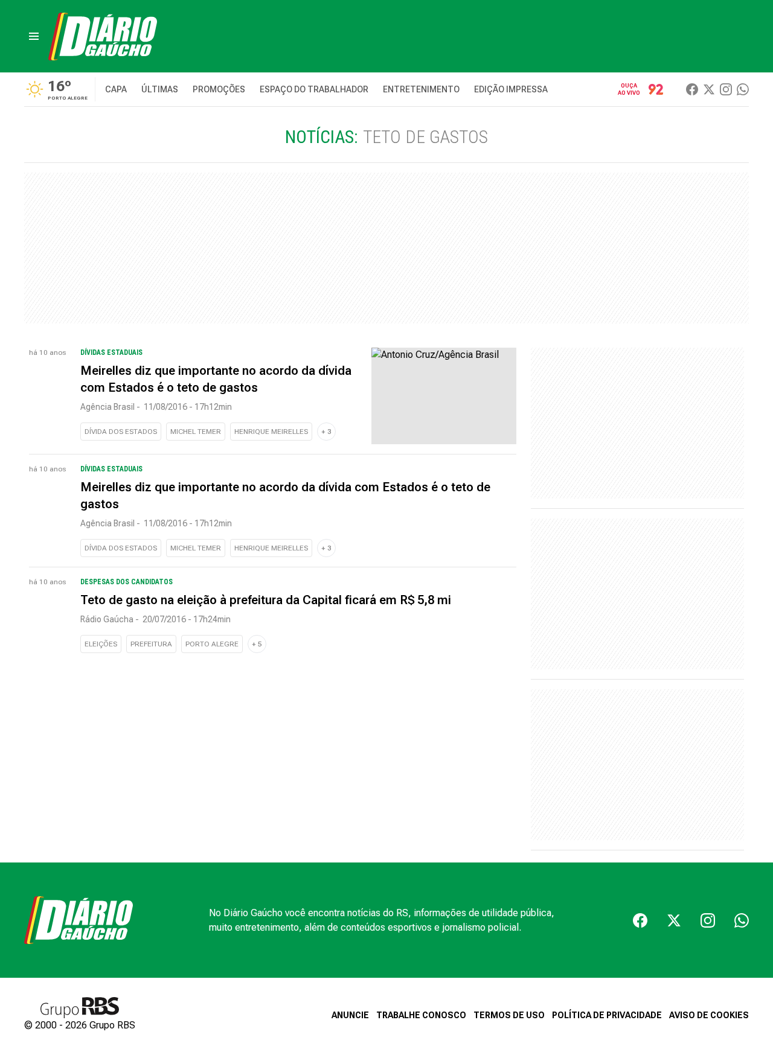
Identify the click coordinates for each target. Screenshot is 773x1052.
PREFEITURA (151, 644)
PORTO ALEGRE (212, 644)
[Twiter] (709, 89)
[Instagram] (726, 89)
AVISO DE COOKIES (709, 1015)
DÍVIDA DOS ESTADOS (121, 431)
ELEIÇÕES (101, 644)
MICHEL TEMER (195, 431)
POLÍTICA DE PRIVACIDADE (607, 1015)
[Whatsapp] (743, 89)
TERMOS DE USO (509, 1015)
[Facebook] (692, 89)
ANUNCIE (350, 1015)
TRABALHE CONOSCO (421, 1015)
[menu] (34, 36)
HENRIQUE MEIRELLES (271, 431)
